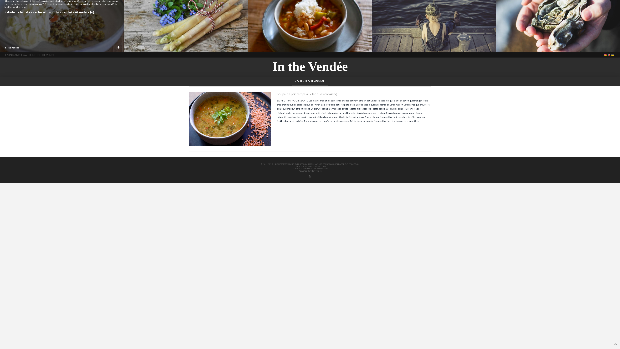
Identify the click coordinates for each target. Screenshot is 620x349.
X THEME (317, 171)
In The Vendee (136, 47)
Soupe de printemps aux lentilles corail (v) (160, 4)
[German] (613, 55)
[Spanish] (605, 55)
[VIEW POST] (230, 119)
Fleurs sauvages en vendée (273, 19)
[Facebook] (310, 176)
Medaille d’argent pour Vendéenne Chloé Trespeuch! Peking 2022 (426, 7)
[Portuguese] (609, 55)
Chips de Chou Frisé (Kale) (520, 10)
